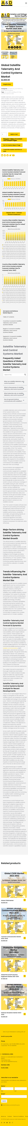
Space (11, 90)
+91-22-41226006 (8, 1061)
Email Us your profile (6, 1036)
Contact (9, 1116)
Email (3, 1094)
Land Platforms (18, 88)
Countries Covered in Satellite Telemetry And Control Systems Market (12, 322)
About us (3, 1116)
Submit (4, 1101)
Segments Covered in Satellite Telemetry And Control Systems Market (12, 338)
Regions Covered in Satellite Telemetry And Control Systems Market (11, 330)
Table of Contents (8, 317)
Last (15, 1091)
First (2, 1091)
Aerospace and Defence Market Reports (10, 312)
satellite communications (10, 648)
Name (3, 1086)
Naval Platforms (5, 90)
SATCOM (18, 92)
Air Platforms (11, 88)
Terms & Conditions (18, 1116)
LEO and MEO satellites (10, 92)
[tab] (12, 312)
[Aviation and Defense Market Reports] (6, 3)
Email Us (15, 1061)
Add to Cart (14, 134)
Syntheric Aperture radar (7, 93)
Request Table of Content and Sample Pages (12, 139)
